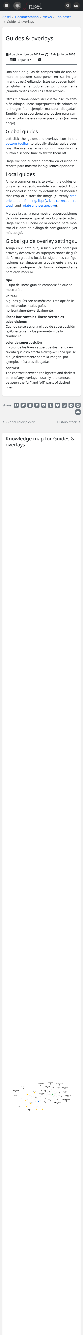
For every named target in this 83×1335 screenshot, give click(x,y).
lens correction (60, 200)
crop (73, 196)
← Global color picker (18, 422)
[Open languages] (76, 5)
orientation (14, 200)
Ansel (6, 17)
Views (47, 17)
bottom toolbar (17, 143)
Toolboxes (63, 17)
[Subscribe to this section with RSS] (39, 59)
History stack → (69, 422)
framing (30, 200)
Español (23, 60)
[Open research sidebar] (67, 5)
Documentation (27, 17)
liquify (42, 200)
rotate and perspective (39, 205)
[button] (16, 405)
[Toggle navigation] (6, 5)
